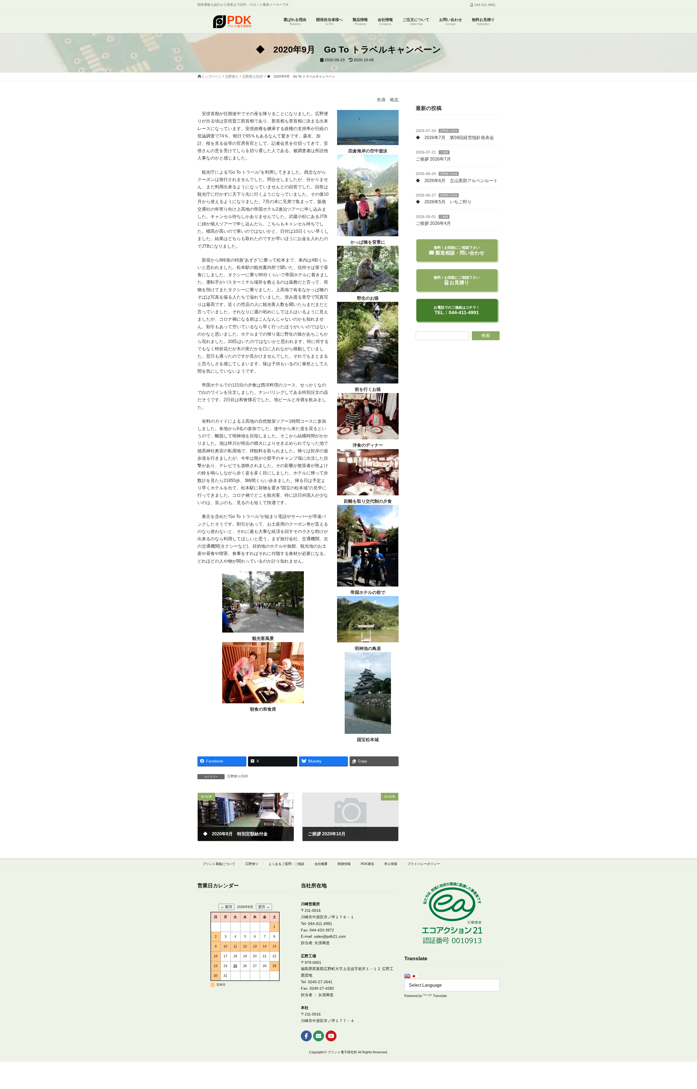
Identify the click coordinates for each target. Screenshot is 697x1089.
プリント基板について (219, 864)
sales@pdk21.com (330, 936)
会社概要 (321, 864)
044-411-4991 (320, 923)
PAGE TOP (676, 1051)
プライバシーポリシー (423, 864)
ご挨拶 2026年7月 (433, 159)
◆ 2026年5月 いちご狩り (444, 202)
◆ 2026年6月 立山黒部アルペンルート (457, 180)
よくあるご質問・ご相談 (286, 864)
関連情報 (344, 864)
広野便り (251, 864)
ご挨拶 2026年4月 (433, 223)
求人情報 (390, 864)
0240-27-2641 (320, 982)
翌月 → (264, 907)
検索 (485, 335)
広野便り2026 (448, 130)
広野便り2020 (237, 776)
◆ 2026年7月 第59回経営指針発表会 (455, 137)
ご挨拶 (444, 152)
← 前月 (226, 907)
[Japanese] (414, 976)
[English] (407, 976)
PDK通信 (367, 864)
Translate (440, 996)
